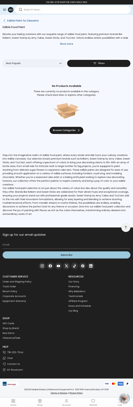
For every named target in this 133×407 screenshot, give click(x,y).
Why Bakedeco (76, 291)
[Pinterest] (82, 266)
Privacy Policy (76, 393)
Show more (66, 43)
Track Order (9, 286)
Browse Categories (64, 130)
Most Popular (13, 63)
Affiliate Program (78, 301)
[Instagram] (42, 266)
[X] (66, 266)
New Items (8, 333)
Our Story (73, 281)
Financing (73, 286)
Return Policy (10, 291)
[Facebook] (50, 266)
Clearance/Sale (11, 338)
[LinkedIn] (90, 266)
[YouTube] (58, 266)
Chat (10, 358)
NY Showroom (15, 369)
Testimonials (75, 296)
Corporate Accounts (14, 296)
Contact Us (13, 364)
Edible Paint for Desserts (23, 20)
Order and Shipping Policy (17, 281)
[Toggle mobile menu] (4, 10)
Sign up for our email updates (24, 235)
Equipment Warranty (14, 301)
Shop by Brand (11, 328)
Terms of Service (58, 393)
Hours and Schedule (79, 306)
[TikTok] (74, 266)
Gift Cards (8, 323)
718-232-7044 (15, 352)
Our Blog (73, 310)
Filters (101, 63)
